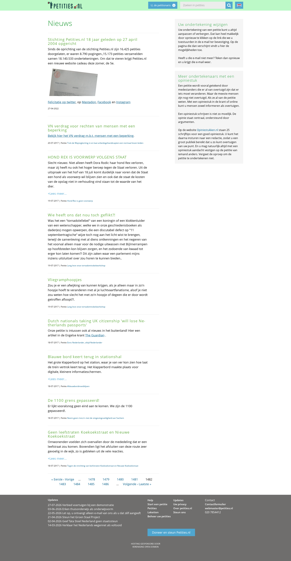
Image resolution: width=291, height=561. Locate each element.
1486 (105, 484)
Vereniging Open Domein (145, 546)
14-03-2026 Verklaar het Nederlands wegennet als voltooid (85, 525)
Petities (152, 508)
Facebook (104, 102)
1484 (76, 484)
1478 (91, 479)
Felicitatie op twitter (62, 102)
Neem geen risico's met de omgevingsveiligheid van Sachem (95, 418)
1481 (134, 479)
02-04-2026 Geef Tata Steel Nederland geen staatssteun (83, 521)
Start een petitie (157, 504)
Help (150, 500)
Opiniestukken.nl (207, 130)
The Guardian (94, 335)
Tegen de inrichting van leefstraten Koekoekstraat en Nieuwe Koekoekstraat (102, 465)
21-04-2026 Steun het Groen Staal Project (74, 517)
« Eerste (56, 479)
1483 (62, 484)
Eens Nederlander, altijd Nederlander (84, 342)
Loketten (153, 512)
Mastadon (89, 102)
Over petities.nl (182, 508)
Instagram (123, 102)
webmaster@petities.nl (219, 508)
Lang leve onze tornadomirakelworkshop (86, 265)
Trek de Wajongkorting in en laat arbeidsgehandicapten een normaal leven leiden (105, 143)
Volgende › (130, 484)
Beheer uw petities (159, 516)
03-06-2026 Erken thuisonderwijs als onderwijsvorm (80, 509)
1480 (120, 479)
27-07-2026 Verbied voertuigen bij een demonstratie (81, 505)
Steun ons (179, 512)
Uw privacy (179, 504)
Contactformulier (215, 504)
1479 (106, 479)
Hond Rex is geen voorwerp (80, 200)
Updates (178, 500)
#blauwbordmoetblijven (78, 386)
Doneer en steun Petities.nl (171, 532)
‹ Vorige (68, 479)
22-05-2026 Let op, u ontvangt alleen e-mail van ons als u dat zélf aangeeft (94, 513)
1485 (91, 484)
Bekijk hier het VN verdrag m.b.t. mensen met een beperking (91, 136)
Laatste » (145, 484)
